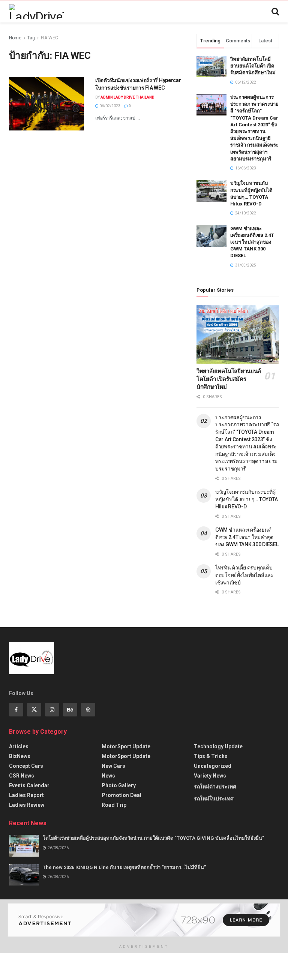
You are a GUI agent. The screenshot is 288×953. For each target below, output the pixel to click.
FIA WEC (49, 37)
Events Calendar (29, 785)
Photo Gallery (119, 785)
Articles (18, 746)
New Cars (113, 766)
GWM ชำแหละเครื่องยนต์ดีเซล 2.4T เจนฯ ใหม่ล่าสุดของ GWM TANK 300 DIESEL (252, 242)
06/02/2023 (109, 106)
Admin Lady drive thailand (127, 97)
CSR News (21, 776)
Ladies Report (26, 795)
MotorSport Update (126, 746)
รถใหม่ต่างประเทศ (215, 787)
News (108, 776)
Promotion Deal (121, 795)
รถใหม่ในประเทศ (214, 799)
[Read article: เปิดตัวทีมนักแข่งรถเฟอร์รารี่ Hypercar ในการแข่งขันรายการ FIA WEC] (46, 103)
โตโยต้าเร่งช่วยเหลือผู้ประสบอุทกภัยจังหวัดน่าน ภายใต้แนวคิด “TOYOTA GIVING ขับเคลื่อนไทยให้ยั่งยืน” (153, 838)
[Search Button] (275, 11)
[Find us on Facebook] (16, 709)
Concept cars (26, 766)
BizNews (19, 756)
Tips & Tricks (211, 756)
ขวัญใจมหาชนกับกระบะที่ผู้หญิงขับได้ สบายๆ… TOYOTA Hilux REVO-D (246, 499)
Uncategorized (212, 766)
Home (15, 37)
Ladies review (26, 805)
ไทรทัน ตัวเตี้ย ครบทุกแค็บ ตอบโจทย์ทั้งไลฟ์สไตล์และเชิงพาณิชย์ (244, 575)
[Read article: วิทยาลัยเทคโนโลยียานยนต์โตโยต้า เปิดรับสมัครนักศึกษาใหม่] (237, 334)
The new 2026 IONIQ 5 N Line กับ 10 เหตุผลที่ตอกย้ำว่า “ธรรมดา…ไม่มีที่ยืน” (124, 867)
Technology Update (218, 746)
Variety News (210, 776)
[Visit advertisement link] (144, 920)
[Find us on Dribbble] (88, 709)
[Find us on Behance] (70, 709)
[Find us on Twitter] (34, 709)
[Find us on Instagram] (52, 709)
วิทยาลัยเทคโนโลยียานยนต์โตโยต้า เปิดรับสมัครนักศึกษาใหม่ (253, 65)
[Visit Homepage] (36, 11)
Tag (31, 37)
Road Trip (114, 805)
